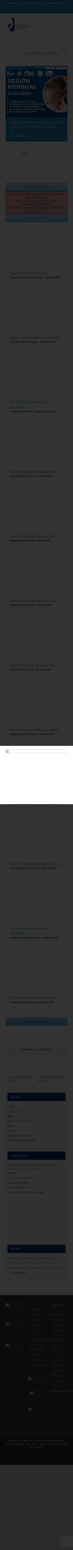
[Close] (67, 751)
